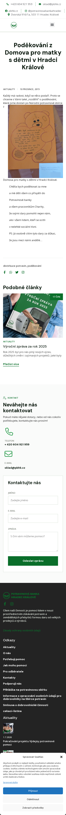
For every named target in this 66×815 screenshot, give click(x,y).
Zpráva (12, 528)
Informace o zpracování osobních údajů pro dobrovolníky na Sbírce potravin (32, 697)
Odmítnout (33, 799)
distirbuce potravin (14, 266)
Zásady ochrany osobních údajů (22, 630)
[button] (61, 756)
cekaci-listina (12, 711)
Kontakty (9, 677)
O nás (7, 653)
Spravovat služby (10, 782)
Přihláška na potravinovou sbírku (25, 689)
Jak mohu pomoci (15, 665)
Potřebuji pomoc (14, 659)
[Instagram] (12, 604)
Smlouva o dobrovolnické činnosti (25, 705)
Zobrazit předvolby (33, 807)
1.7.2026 (7, 737)
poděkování (34, 266)
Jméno (11, 492)
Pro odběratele (13, 671)
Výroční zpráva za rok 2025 (25, 346)
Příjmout (33, 790)
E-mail (11, 510)
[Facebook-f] (5, 604)
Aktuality (9, 89)
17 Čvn (56, 296)
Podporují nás (12, 683)
